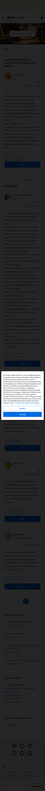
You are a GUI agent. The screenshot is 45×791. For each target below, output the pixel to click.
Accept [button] (22, 414)
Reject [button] (23, 408)
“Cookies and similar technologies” (27, 403)
